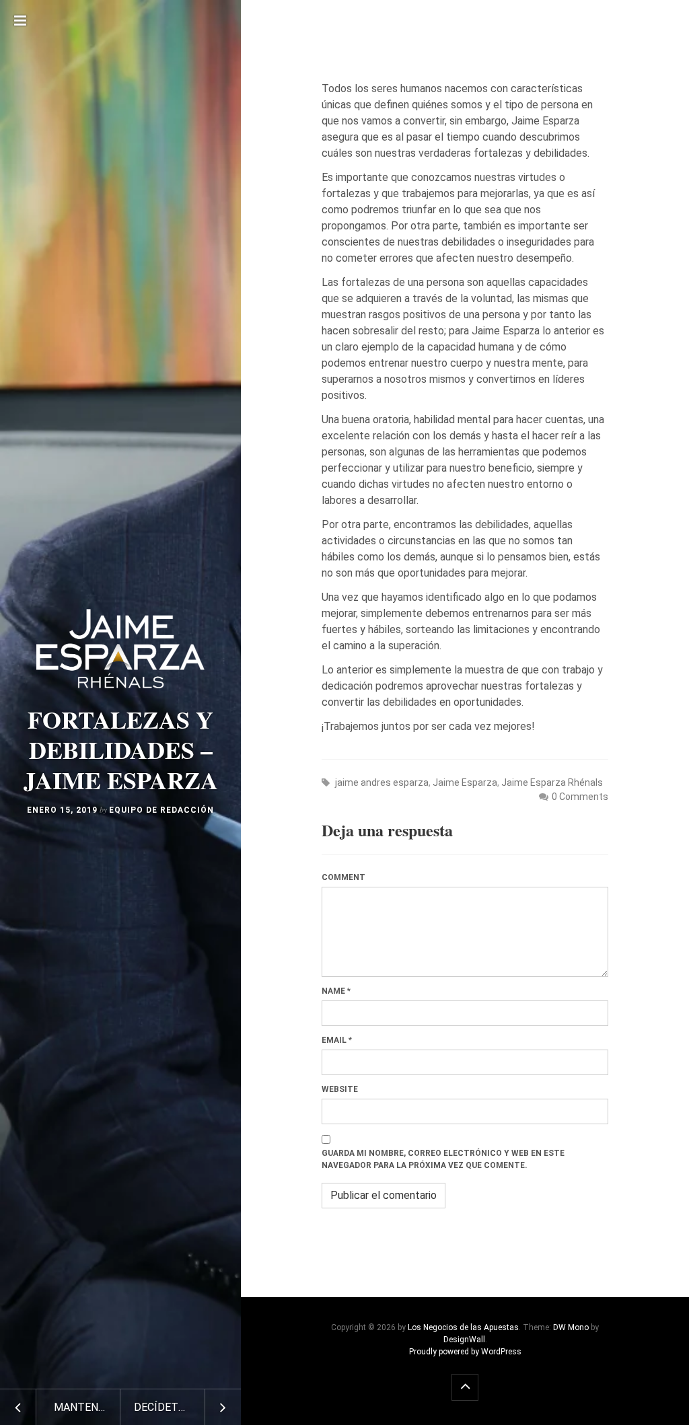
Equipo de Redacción (161, 810)
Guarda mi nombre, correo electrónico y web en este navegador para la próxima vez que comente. (443, 1159)
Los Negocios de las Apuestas (463, 1327)
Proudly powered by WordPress (465, 1351)
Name (333, 991)
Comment (343, 877)
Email (334, 1040)
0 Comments (580, 796)
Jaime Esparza (465, 782)
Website (340, 1089)
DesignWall (464, 1339)
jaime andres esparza (382, 782)
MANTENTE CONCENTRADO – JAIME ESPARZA (87, 1407)
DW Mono (571, 1327)
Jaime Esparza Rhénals (552, 782)
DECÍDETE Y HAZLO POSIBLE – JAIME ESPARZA (187, 1407)
